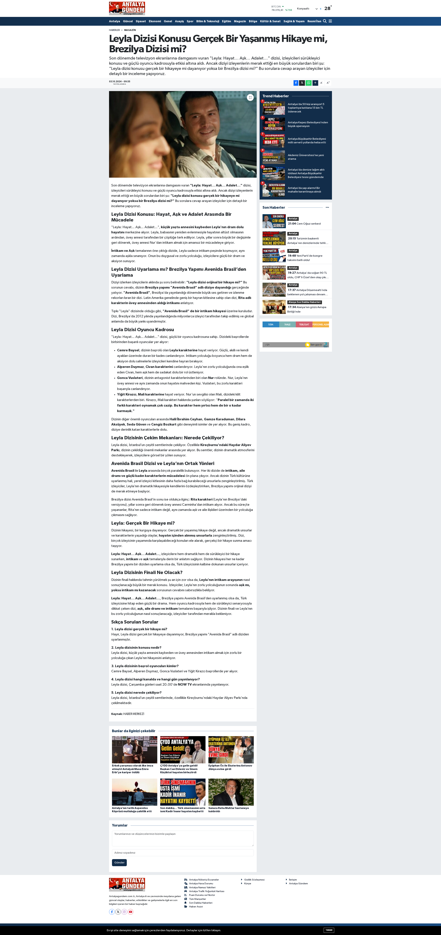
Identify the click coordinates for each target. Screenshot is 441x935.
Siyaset (141, 21)
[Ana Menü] (329, 21)
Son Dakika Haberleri (200, 903)
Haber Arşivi (196, 906)
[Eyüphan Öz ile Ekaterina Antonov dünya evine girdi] (231, 749)
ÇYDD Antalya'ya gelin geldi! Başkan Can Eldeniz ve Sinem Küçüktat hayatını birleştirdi (179, 769)
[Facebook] (112, 912)
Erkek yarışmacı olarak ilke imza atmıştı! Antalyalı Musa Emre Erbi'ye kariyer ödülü (132, 769)
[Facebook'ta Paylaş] (296, 83)
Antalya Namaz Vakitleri (202, 887)
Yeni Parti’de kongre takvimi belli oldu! (304, 258)
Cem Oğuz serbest (304, 223)
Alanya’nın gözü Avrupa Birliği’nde (306, 309)
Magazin (240, 21)
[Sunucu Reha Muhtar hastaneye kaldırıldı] (231, 791)
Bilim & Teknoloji (207, 21)
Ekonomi (155, 21)
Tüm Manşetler (197, 899)
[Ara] (325, 21)
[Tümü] (327, 207)
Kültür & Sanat (270, 21)
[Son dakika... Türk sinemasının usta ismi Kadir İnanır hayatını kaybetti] (183, 791)
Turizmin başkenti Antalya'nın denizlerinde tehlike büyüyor (308, 241)
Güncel (128, 21)
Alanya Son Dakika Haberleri (305, 302)
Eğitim (226, 21)
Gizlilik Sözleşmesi (254, 879)
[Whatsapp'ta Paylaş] (309, 83)
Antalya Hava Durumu (201, 883)
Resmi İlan (314, 21)
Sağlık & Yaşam (294, 21)
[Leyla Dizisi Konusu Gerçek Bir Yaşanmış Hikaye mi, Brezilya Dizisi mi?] (183, 134)
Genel (168, 21)
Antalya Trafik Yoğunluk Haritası (206, 891)
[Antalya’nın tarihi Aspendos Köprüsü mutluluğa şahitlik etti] (134, 791)
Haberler (114, 30)
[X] (118, 912)
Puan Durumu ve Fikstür (202, 895)
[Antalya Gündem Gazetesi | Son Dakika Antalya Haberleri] (127, 8)
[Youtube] (130, 912)
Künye (247, 883)
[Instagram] (124, 912)
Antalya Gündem (298, 883)
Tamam (329, 930)
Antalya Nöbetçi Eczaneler (204, 879)
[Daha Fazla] (315, 83)
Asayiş (179, 21)
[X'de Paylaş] (302, 83)
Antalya (114, 21)
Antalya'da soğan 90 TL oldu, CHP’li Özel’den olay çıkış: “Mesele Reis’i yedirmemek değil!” (307, 275)
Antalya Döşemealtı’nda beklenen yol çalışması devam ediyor (307, 293)
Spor (190, 21)
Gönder (119, 862)
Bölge (253, 21)
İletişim (293, 879)
